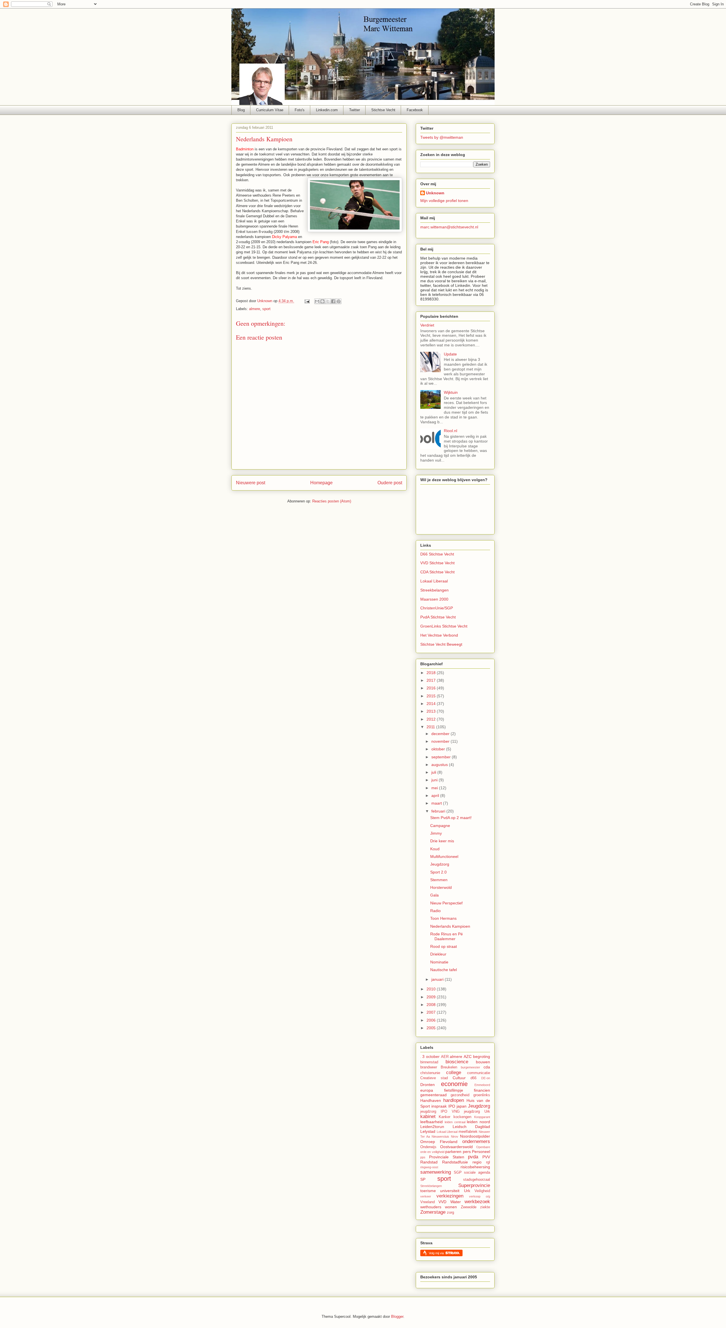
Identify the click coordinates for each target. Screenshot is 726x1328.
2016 (432, 688)
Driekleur (438, 954)
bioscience (457, 1061)
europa (426, 1090)
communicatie (478, 1073)
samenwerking (435, 1172)
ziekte (485, 1207)
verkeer (425, 1196)
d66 (473, 1078)
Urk (467, 1190)
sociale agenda (477, 1173)
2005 (432, 1028)
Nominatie (439, 962)
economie (454, 1083)
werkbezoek (477, 1201)
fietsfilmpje (453, 1090)
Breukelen (449, 1067)
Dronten (427, 1084)
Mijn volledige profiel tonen (444, 200)
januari (438, 979)
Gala (434, 895)
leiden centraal (455, 1122)
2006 (432, 1020)
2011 (431, 727)
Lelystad (427, 1131)
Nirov (454, 1136)
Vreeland (427, 1202)
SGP (458, 1173)
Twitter (354, 110)
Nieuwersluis (440, 1136)
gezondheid (460, 1095)
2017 (432, 680)
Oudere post (389, 482)
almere (254, 309)
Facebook (415, 110)
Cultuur (459, 1078)
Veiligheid (482, 1191)
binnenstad (429, 1062)
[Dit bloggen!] (322, 301)
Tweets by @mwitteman (441, 137)
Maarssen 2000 (434, 599)
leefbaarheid (431, 1121)
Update (450, 354)
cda (487, 1067)
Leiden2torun (432, 1126)
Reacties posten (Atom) (331, 501)
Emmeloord (482, 1085)
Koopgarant (482, 1117)
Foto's (300, 110)
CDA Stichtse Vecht (437, 572)
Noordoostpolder (475, 1136)
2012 (432, 719)
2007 (432, 1012)
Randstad (429, 1162)
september (441, 757)
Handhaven (430, 1100)
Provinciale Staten (446, 1157)
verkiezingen (449, 1196)
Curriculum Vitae (269, 110)
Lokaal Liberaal (434, 581)
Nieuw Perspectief (446, 903)
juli (434, 772)
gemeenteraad (433, 1095)
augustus (440, 764)
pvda (473, 1156)
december (441, 733)
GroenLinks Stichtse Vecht (443, 626)
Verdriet (427, 325)
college (453, 1072)
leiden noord (478, 1121)
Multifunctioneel (444, 856)
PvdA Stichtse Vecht (438, 617)
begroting (481, 1056)
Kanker (444, 1117)
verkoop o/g (479, 1196)
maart (437, 803)
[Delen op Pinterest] (338, 301)
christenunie (430, 1073)
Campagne (440, 825)
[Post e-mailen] (307, 301)
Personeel (481, 1151)
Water (455, 1201)
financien (482, 1090)
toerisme (428, 1190)
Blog (241, 110)
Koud (435, 849)
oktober (438, 749)
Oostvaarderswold (456, 1146)
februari (438, 811)
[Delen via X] (328, 301)
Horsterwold (441, 887)
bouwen (483, 1062)
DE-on (485, 1078)
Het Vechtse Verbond (439, 635)
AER (445, 1057)
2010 (432, 989)
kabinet (428, 1116)
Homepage (321, 482)
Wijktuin (451, 392)
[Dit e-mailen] (317, 301)
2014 (432, 703)
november (441, 741)
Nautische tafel (443, 969)
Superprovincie (474, 1185)
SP (422, 1179)
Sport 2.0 (438, 872)
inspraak (439, 1106)
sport (266, 309)
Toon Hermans (443, 918)
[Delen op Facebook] (333, 301)
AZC (468, 1056)
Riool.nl (450, 430)
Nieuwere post (250, 482)
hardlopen (453, 1100)
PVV (486, 1157)
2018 (432, 672)
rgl (488, 1162)
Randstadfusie (455, 1162)
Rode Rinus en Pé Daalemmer (446, 936)
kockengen (462, 1117)
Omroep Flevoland (438, 1141)
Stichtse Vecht (383, 110)
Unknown (435, 193)
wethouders (430, 1207)
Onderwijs (428, 1147)
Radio (435, 910)
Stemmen (439, 879)
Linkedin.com (327, 110)
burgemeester (470, 1067)
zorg (450, 1213)
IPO (451, 1106)
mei (435, 788)
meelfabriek (468, 1132)
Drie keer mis (442, 841)
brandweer (428, 1067)
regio (477, 1162)
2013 (432, 711)
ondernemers (476, 1141)
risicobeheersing (475, 1167)
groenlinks (481, 1095)
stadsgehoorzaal (476, 1180)
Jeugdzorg (439, 864)
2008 (432, 1004)
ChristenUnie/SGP (436, 608)
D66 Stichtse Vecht (437, 554)
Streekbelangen (434, 590)
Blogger (397, 1316)
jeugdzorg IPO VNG (440, 1112)
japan (462, 1106)
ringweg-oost (429, 1167)
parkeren (453, 1151)
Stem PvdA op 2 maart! (451, 817)
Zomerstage (433, 1212)
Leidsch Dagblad (471, 1126)
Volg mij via (437, 1253)
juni (435, 780)
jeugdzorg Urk (477, 1112)
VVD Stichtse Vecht (437, 563)
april (435, 795)
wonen (451, 1207)
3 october (431, 1056)
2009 (432, 997)
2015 (432, 696)
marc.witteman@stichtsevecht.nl (449, 227)
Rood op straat (443, 946)
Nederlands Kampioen (450, 926)
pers (467, 1151)
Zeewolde (468, 1207)
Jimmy (436, 833)
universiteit (449, 1190)
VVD (442, 1201)
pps (422, 1157)
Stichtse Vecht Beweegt (441, 644)
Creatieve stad (434, 1078)
